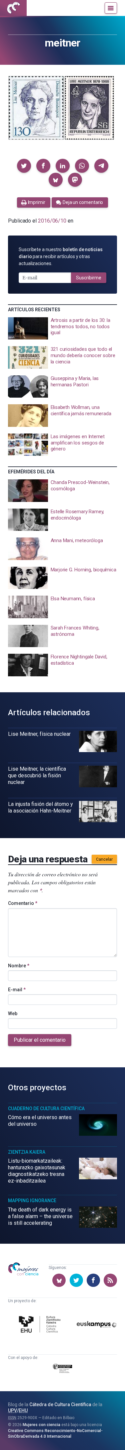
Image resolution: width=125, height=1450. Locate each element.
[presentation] (62, 328)
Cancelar (104, 859)
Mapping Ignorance (32, 1200)
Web (12, 1013)
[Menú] (111, 8)
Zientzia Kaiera (26, 1152)
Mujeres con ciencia (41, 1424)
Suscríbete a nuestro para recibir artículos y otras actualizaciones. (61, 256)
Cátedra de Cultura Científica (60, 1404)
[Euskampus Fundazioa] (97, 1325)
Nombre (18, 965)
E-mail (17, 989)
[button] (24, 166)
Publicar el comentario (40, 1040)
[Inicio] (13, 8)
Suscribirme (88, 277)
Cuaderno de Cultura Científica (46, 1108)
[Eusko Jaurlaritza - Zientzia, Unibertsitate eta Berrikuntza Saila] (63, 1369)
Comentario (22, 903)
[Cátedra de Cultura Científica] (40, 1325)
